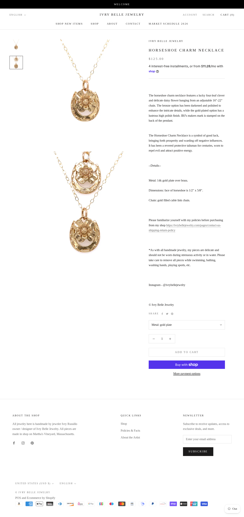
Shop (95, 23)
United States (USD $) (33, 483)
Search (208, 15)
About (112, 23)
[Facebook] (162, 314)
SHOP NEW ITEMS (69, 23)
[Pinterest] (172, 314)
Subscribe (198, 451)
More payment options (186, 373)
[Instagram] (23, 442)
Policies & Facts (130, 430)
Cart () (227, 14)
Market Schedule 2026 (168, 23)
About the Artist (130, 437)
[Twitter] (167, 314)
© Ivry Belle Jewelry (32, 492)
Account (190, 15)
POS (18, 497)
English (16, 15)
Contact (133, 23)
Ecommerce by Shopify (41, 497)
